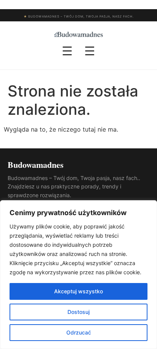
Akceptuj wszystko (78, 291)
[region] (78, 274)
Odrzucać (78, 332)
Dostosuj (78, 312)
